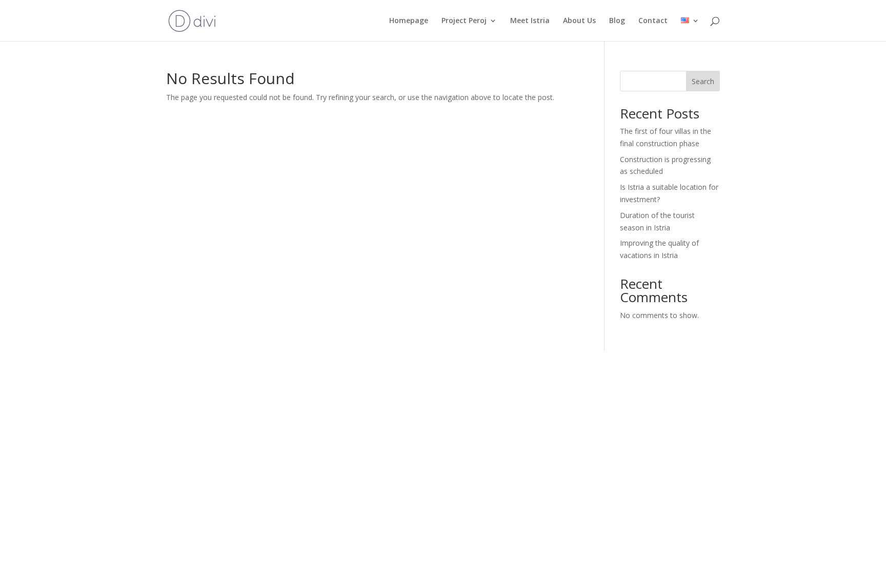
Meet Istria (530, 21)
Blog (617, 21)
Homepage (408, 21)
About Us (579, 21)
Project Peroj (464, 21)
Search (703, 81)
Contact (653, 21)
